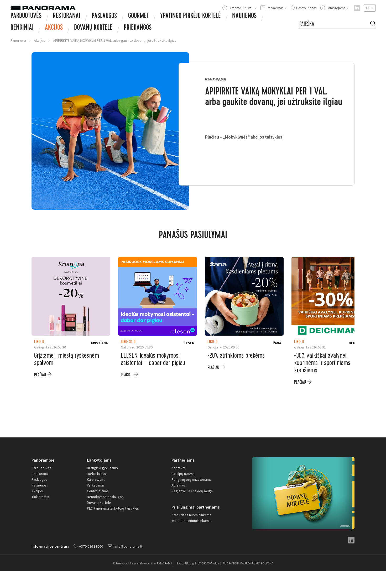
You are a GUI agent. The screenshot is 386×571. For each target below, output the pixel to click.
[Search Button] (372, 24)
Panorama (18, 40)
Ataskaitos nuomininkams (191, 514)
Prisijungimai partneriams (195, 507)
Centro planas (98, 491)
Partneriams (182, 460)
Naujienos (244, 16)
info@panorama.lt (128, 546)
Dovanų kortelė (99, 502)
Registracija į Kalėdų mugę (192, 491)
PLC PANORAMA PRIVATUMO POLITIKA (248, 563)
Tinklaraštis (40, 496)
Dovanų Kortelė (93, 28)
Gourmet (138, 16)
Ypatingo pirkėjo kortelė (190, 16)
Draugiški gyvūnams (102, 468)
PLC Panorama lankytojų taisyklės (113, 508)
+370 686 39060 (91, 546)
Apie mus (178, 485)
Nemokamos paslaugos (105, 496)
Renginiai (22, 28)
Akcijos (54, 28)
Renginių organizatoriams (191, 479)
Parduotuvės (26, 16)
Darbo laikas (96, 473)
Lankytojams (99, 460)
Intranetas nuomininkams (191, 520)
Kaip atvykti (96, 479)
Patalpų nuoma (183, 473)
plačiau (40, 375)
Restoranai (66, 16)
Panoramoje (43, 460)
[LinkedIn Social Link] (357, 8)
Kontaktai (178, 468)
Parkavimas (96, 485)
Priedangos (138, 28)
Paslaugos (104, 16)
